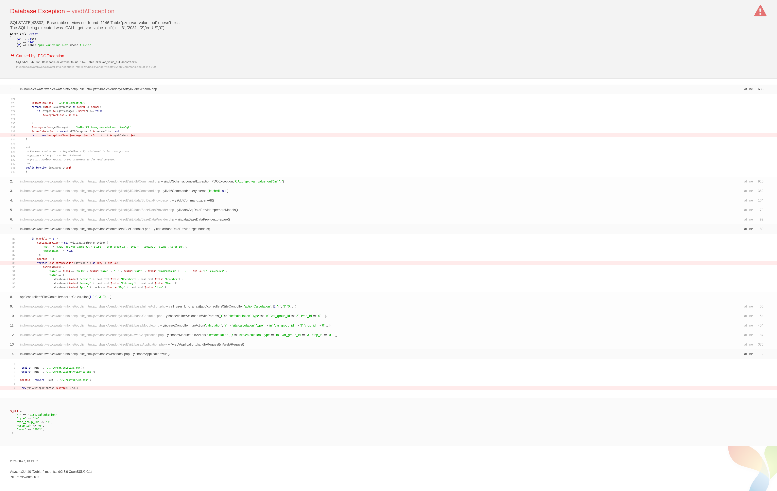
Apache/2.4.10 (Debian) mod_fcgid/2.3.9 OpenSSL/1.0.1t (51, 471)
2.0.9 (35, 477)
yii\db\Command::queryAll (193, 200)
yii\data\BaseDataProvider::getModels (181, 229)
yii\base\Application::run (150, 354)
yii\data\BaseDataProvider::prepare (202, 219)
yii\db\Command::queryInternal (185, 191)
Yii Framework (20, 477)
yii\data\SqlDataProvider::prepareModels (206, 210)
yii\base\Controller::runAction (183, 325)
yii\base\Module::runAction (186, 335)
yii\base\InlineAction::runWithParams (192, 316)
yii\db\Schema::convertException (186, 181)
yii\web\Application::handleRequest (193, 344)
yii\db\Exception (93, 11)
